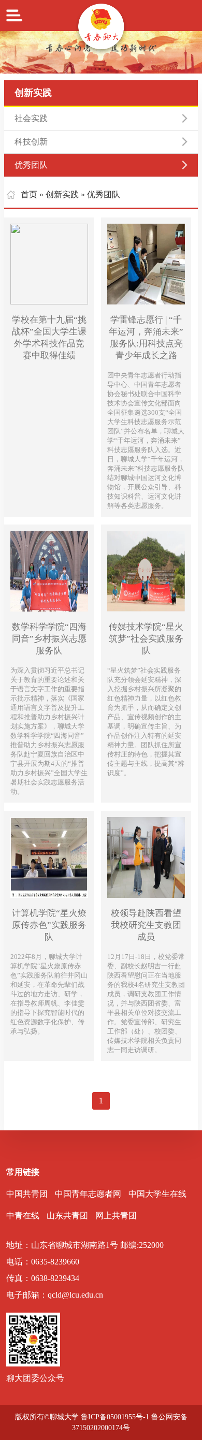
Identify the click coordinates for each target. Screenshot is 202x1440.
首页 (29, 194)
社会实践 (31, 118)
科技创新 (31, 141)
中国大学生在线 (157, 1193)
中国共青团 (27, 1193)
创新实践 (62, 194)
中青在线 (22, 1215)
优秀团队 (31, 165)
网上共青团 (116, 1215)
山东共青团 (67, 1215)
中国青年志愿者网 (88, 1193)
